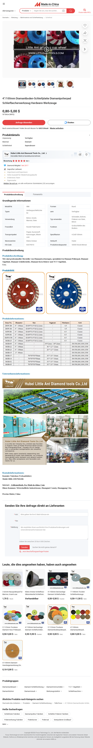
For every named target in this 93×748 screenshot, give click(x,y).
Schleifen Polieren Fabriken (58, 714)
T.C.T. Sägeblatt (74, 687)
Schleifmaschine (75, 691)
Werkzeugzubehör (53, 691)
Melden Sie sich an (10, 183)
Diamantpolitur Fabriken (34, 714)
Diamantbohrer (8, 691)
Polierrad (45, 720)
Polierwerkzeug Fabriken (13, 720)
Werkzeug (14, 17)
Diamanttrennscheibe (54, 687)
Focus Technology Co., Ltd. (44, 733)
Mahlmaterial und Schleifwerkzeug (31, 17)
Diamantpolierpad (9, 687)
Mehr (4, 724)
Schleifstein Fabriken (12, 714)
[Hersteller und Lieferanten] (46, 4)
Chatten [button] (70, 122)
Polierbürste (32, 720)
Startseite (5, 17)
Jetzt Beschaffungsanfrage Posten (34, 551)
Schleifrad (49, 17)
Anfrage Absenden (24, 122)
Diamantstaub (29, 691)
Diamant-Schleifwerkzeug (34, 687)
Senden (24, 547)
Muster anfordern (56, 128)
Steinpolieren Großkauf (62, 720)
